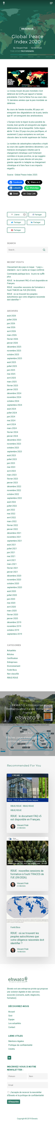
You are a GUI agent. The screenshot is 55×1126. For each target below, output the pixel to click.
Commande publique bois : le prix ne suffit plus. (25, 275)
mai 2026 (11, 327)
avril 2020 (11, 607)
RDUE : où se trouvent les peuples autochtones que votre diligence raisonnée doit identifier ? (26, 297)
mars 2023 (12, 475)
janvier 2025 (12, 389)
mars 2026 (12, 335)
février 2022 (12, 525)
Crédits (11, 1049)
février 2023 (12, 478)
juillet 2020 (12, 595)
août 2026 (11, 315)
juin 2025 (11, 370)
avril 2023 (11, 471)
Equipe (11, 1019)
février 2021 (12, 568)
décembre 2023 (14, 440)
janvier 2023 (12, 482)
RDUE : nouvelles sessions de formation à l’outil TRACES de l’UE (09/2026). (26, 288)
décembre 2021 (14, 533)
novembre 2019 (14, 626)
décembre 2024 (14, 393)
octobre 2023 (13, 447)
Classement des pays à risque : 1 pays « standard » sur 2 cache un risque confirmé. (26, 268)
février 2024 (12, 432)
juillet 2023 (12, 459)
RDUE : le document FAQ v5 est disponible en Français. (27, 282)
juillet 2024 (12, 413)
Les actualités (14, 1023)
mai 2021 (11, 556)
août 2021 (11, 544)
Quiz (10, 1015)
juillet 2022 (12, 506)
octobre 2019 (13, 630)
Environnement (13, 666)
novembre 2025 (14, 350)
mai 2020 (11, 603)
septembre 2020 (14, 587)
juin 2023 (11, 463)
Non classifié (13, 674)
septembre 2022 (14, 498)
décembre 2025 (14, 347)
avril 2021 (11, 560)
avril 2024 (11, 424)
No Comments (27, 51)
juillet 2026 (12, 319)
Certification (12, 658)
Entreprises (12, 662)
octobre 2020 (13, 583)
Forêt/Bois (12, 670)
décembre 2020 (14, 576)
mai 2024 (11, 420)
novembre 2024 (14, 397)
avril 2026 (11, 331)
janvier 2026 (12, 343)
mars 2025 (12, 381)
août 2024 (11, 409)
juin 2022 (11, 510)
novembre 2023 (14, 444)
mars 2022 (12, 521)
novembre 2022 (14, 490)
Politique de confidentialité (20, 1045)
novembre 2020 (14, 579)
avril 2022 (11, 517)
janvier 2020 (12, 618)
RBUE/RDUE (27, 29)
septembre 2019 (14, 634)
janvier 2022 (12, 529)
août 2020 (11, 591)
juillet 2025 (12, 366)
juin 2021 (11, 552)
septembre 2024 (14, 405)
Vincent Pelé (22, 48)
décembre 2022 (14, 486)
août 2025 (11, 362)
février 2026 (12, 339)
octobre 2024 (13, 401)
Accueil (11, 1011)
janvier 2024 (12, 436)
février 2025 (12, 385)
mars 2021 (12, 564)
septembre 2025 (14, 358)
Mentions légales (16, 1041)
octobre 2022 (13, 494)
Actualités (11, 650)
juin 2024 (11, 416)
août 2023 (11, 455)
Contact (11, 1027)
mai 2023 (11, 467)
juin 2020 (11, 599)
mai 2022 (11, 513)
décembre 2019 (14, 622)
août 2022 (11, 502)
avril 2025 (11, 378)
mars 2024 (12, 428)
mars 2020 (12, 610)
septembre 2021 (14, 541)
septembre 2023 (14, 451)
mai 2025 (11, 374)
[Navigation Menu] (51, 3)
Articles (10, 654)
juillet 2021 (12, 548)
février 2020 (12, 614)
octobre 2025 (13, 354)
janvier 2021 (12, 572)
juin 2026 (11, 323)
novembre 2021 (14, 537)
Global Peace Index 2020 (26, 174)
